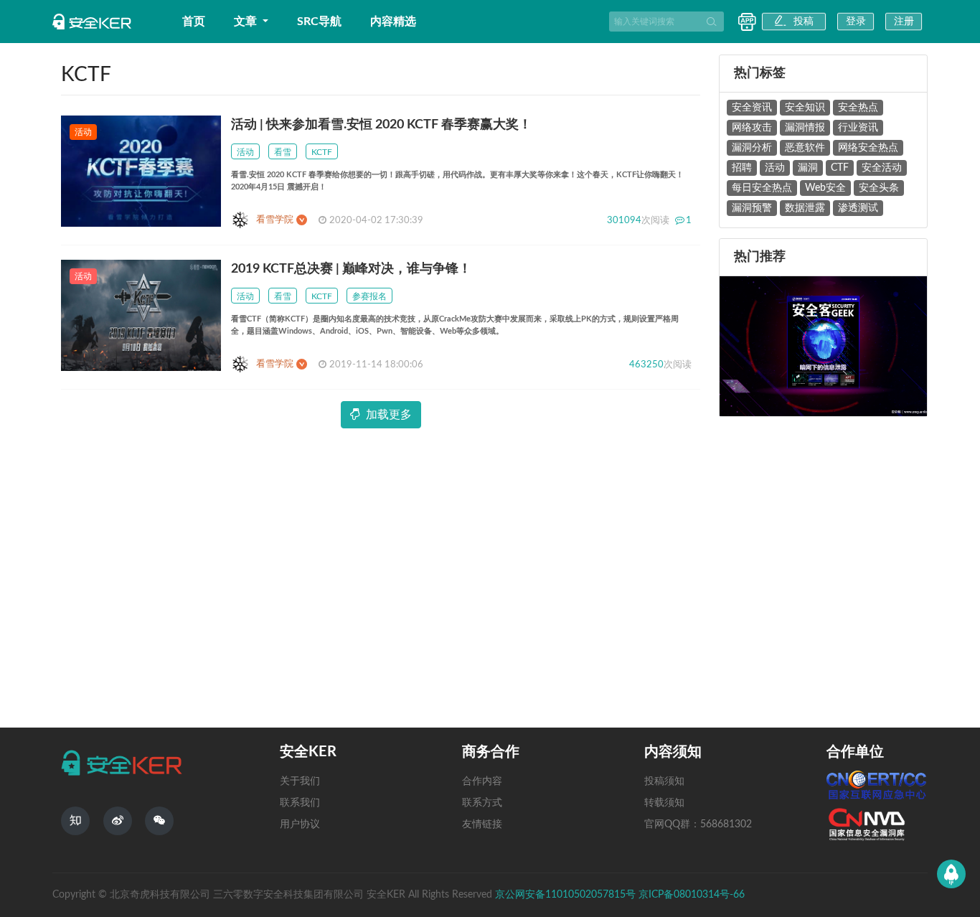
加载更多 (389, 414)
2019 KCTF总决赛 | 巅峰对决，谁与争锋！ (351, 269)
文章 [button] (247, 21)
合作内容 (482, 781)
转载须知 (664, 803)
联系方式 (482, 803)
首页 (193, 21)
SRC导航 (319, 21)
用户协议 (300, 824)
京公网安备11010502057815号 (567, 895)
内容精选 (393, 21)
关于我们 (300, 781)
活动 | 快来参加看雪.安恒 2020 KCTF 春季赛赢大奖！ (381, 124)
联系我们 (300, 803)
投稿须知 (664, 781)
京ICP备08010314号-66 (692, 895)
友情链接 (482, 824)
